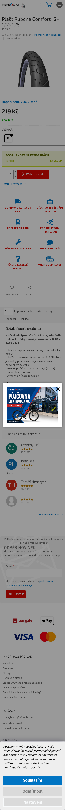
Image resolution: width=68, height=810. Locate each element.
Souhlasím (32, 780)
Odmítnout (32, 791)
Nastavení (32, 802)
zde (37, 767)
